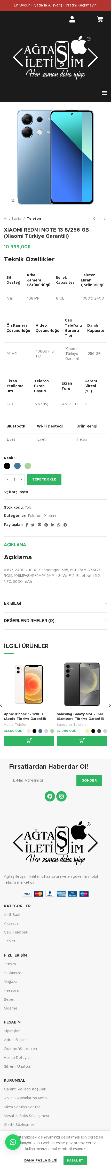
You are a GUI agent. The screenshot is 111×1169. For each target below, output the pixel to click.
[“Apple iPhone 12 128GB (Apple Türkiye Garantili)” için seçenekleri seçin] (29, 741)
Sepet (9, 1000)
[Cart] (100, 19)
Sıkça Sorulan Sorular (22, 1107)
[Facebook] (50, 796)
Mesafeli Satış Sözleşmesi (26, 1116)
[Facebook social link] (26, 525)
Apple (8, 725)
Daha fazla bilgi (40, 1160)
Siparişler (12, 1031)
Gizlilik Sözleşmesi (19, 1125)
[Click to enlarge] (13, 200)
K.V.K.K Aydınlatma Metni (25, 1098)
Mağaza (10, 982)
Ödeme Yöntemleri (20, 1049)
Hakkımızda (13, 973)
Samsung (64, 725)
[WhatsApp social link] (59, 525)
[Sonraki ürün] (104, 218)
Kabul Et (75, 1160)
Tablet (9, 941)
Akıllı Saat (12, 915)
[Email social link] (39, 525)
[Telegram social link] (65, 525)
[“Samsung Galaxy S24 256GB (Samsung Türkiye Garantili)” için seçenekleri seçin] (82, 741)
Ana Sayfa (13, 218)
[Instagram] (61, 796)
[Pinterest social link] (46, 525)
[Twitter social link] (32, 525)
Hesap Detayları (17, 1058)
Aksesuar (12, 924)
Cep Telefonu (16, 932)
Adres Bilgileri (16, 1040)
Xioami (50, 516)
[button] (104, 92)
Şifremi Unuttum (18, 1066)
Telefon (34, 218)
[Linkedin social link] (53, 525)
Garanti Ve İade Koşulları (25, 1089)
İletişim (10, 964)
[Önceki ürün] (94, 218)
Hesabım (11, 990)
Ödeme (10, 1008)
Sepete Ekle (44, 479)
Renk (8, 458)
